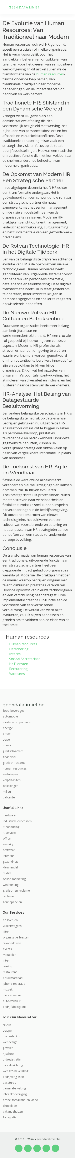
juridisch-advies (13, 751)
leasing (7, 966)
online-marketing (14, 879)
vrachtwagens (12, 925)
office (7, 838)
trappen (8, 1030)
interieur (8, 855)
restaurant (10, 972)
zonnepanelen (12, 902)
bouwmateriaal (13, 977)
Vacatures (17, 673)
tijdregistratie (12, 1059)
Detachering (19, 649)
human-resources (15, 768)
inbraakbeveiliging (15, 1094)
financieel (9, 756)
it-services (9, 832)
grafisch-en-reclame (16, 890)
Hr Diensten (18, 664)
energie (8, 728)
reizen (7, 1024)
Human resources (23, 644)
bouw (6, 733)
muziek (7, 989)
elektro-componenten (17, 722)
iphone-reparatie (14, 983)
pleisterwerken (12, 995)
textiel (7, 873)
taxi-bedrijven (12, 943)
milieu (7, 791)
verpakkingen (12, 780)
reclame (8, 896)
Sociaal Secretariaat (24, 659)
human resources (50, 74)
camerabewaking (14, 1088)
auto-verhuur (11, 1001)
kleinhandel (10, 867)
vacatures (9, 1082)
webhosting (11, 884)
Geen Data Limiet (24, 7)
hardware (9, 815)
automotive (11, 716)
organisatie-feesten (16, 937)
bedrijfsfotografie (14, 1006)
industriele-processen (17, 821)
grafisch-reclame (14, 762)
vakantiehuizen (13, 1111)
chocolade (10, 1105)
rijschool (8, 1053)
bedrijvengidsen (13, 1076)
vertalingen (10, 774)
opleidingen (10, 785)
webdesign (10, 1042)
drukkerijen (10, 920)
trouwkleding (11, 1036)
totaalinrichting (13, 1065)
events (7, 949)
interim (7, 960)
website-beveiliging (15, 1071)
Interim (15, 654)
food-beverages (13, 710)
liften (6, 931)
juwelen (8, 1047)
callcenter (9, 797)
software (9, 850)
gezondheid (11, 861)
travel (6, 739)
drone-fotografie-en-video (20, 1100)
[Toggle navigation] (66, 7)
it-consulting (11, 826)
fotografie (9, 1117)
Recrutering (18, 668)
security (8, 844)
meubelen (9, 954)
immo (7, 745)
